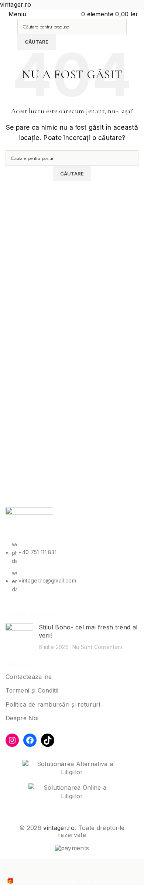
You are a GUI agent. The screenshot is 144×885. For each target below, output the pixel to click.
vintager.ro (59, 827)
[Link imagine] (29, 523)
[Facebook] (30, 740)
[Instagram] (12, 740)
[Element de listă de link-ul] (72, 567)
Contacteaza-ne (29, 676)
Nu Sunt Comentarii (97, 647)
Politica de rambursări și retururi (53, 704)
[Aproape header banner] (9, 868)
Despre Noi (22, 718)
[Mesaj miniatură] (19, 637)
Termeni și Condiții (32, 690)
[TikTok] (47, 740)
